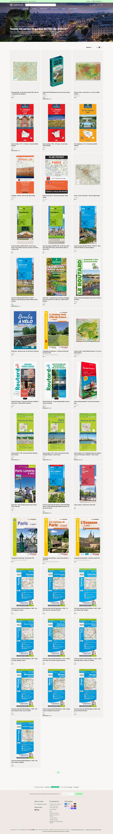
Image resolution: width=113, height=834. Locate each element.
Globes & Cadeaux (73, 8)
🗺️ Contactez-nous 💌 (54, 805)
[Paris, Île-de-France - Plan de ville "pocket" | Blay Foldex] (56, 178)
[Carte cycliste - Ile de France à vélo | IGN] (88, 486)
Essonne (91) (35, 35)
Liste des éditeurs (53, 817)
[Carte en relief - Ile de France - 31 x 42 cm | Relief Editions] (88, 75)
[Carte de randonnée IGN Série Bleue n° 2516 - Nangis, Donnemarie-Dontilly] (88, 691)
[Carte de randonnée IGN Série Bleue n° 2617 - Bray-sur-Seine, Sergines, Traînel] (25, 641)
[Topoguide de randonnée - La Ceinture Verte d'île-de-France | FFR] (56, 333)
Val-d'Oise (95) (16, 36)
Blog (51, 811)
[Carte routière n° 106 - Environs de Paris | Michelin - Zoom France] (25, 436)
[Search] (55, 5)
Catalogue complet (54, 819)
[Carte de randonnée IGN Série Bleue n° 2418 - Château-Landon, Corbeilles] (25, 743)
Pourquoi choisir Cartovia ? (55, 804)
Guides (63, 8)
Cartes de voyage (15, 8)
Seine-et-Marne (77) (19, 35)
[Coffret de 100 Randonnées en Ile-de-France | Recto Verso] (56, 75)
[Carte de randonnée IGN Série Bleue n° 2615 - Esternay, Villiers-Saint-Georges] (88, 591)
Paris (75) (12, 35)
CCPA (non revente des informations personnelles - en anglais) (55, 831)
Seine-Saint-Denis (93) (53, 35)
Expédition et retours (54, 813)
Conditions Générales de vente (77, 829)
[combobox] (88, 1)
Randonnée (26, 8)
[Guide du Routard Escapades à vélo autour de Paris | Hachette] (88, 280)
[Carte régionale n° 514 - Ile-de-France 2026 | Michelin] (88, 126)
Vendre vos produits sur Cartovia (55, 815)
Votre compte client (54, 807)
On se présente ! (53, 809)
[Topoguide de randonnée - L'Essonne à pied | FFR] (88, 540)
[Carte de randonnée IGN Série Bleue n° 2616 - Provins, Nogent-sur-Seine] (25, 591)
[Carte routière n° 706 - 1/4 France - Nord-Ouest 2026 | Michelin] (56, 126)
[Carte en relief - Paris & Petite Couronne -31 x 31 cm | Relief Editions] (88, 333)
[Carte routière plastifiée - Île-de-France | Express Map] (88, 384)
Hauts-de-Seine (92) (43, 35)
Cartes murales (43, 8)
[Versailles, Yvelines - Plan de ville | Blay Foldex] (25, 177)
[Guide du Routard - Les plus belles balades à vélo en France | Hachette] (56, 384)
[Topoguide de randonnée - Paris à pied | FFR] (25, 540)
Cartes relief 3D (54, 8)
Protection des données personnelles (93, 829)
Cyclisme (34, 8)
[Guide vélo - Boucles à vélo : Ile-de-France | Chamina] (25, 333)
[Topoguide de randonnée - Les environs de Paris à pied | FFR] (56, 540)
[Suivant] (58, 772)
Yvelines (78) (28, 35)
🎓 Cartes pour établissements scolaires (56, 822)
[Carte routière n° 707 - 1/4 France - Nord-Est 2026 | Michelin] (25, 127)
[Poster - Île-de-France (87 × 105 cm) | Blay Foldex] (88, 177)
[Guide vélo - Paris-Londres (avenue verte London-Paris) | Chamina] (25, 487)
